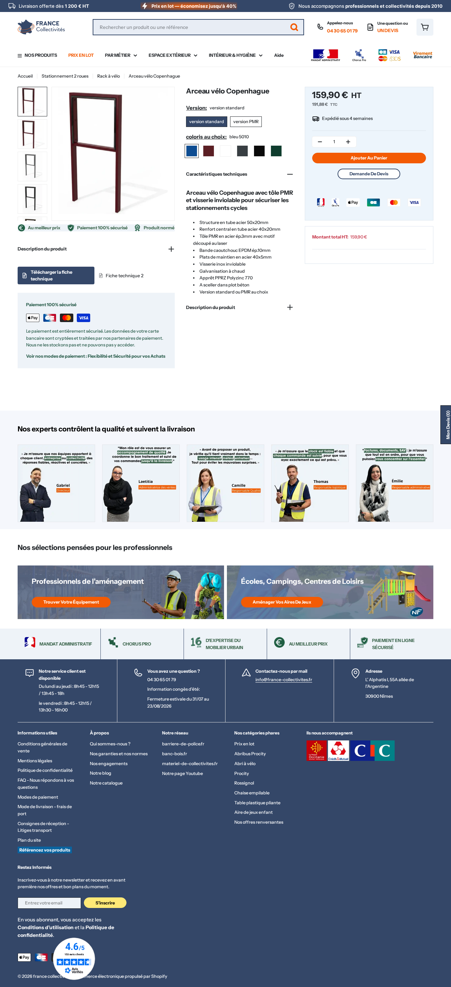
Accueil (25, 76)
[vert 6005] (276, 151)
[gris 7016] (242, 151)
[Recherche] (294, 27)
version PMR (246, 121)
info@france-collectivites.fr (283, 679)
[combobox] (198, 27)
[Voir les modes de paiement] (371, 51)
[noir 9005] (259, 151)
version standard (206, 121)
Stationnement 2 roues (65, 76)
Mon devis (448, 424)
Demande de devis (369, 173)
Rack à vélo (108, 76)
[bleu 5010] (191, 151)
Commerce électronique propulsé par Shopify (120, 976)
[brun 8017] (225, 151)
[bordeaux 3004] (208, 151)
